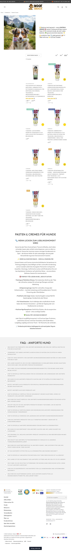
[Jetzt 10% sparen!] (66, 497)
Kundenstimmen (8, 521)
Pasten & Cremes (15, 12)
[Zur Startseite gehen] (35, 7)
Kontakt (6, 497)
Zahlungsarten (8, 515)
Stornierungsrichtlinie (15, 543)
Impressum (7, 543)
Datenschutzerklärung (51, 502)
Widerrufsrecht (8, 541)
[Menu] (5, 7)
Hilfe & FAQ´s (7, 500)
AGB (25, 541)
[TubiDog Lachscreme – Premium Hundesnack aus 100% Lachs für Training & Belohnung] (35, 117)
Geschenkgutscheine (9, 526)
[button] (58, 7)
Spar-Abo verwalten (9, 523)
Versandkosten (8, 513)
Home (2, 12)
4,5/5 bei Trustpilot (55, 37)
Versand (29, 541)
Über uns (6, 518)
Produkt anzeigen (42, 79)
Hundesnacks (7, 12)
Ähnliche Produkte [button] (42, 124)
